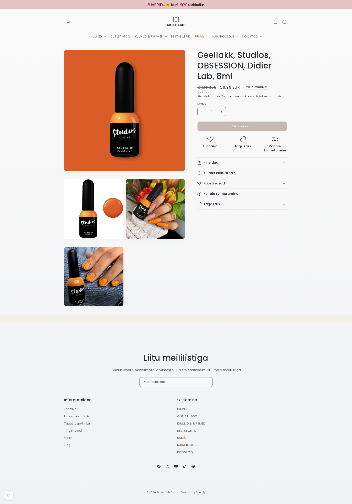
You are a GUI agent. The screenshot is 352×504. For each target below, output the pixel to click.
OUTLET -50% (187, 416)
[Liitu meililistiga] (208, 382)
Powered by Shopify (193, 492)
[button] (68, 21)
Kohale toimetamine (235, 96)
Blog (67, 445)
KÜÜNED (183, 409)
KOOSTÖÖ (185, 452)
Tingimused (73, 431)
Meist (68, 438)
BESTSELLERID (186, 431)
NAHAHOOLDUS (188, 445)
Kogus (201, 104)
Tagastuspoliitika (77, 423)
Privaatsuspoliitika (77, 416)
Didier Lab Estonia (168, 492)
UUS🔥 (181, 438)
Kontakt (70, 409)
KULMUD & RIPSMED (191, 423)
